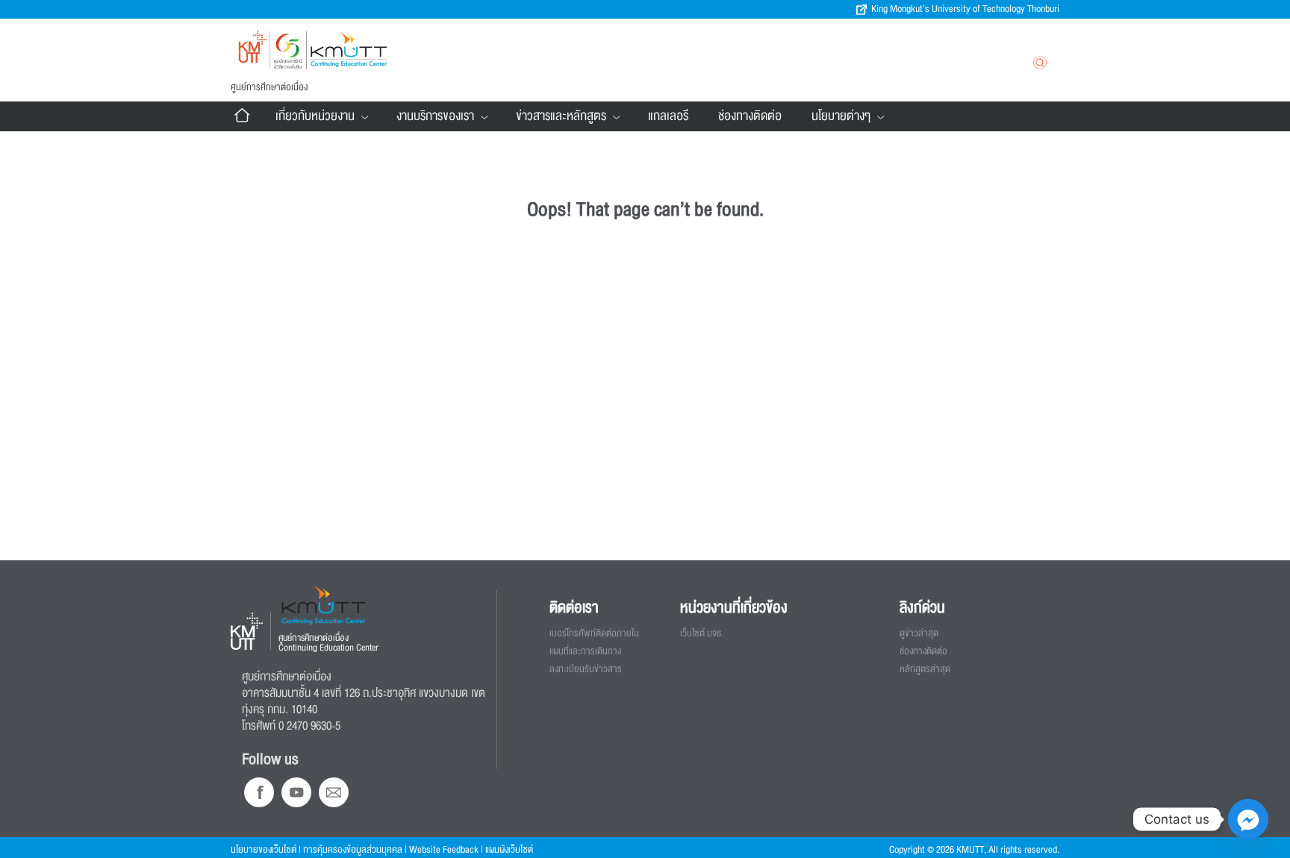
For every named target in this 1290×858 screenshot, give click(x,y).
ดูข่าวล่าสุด (919, 633)
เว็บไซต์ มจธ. (701, 633)
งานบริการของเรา (435, 116)
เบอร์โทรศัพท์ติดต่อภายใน (594, 633)
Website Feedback (444, 850)
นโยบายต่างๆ (840, 116)
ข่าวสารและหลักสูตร (561, 116)
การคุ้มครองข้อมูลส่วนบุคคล (352, 850)
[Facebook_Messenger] (1248, 819)
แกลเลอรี (668, 116)
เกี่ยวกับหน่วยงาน (315, 116)
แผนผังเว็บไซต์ (509, 850)
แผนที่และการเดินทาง (585, 651)
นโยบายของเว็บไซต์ (263, 850)
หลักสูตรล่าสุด (925, 669)
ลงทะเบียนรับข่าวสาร (585, 669)
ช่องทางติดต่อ (750, 116)
